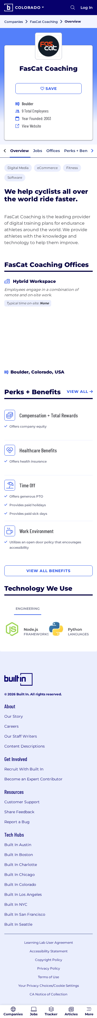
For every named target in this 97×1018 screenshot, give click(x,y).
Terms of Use (48, 977)
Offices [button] (53, 150)
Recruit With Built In (23, 769)
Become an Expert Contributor (33, 779)
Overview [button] (19, 150)
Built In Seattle (18, 924)
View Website (31, 125)
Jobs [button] (37, 150)
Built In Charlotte (20, 864)
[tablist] (48, 608)
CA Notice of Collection (48, 994)
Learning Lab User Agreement (48, 942)
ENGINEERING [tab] (28, 609)
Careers (11, 726)
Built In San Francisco (24, 914)
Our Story (13, 716)
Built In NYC (15, 904)
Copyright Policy (48, 960)
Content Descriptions (24, 746)
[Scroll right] (92, 151)
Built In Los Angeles (23, 894)
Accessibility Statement (49, 951)
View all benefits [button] (48, 570)
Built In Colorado (20, 884)
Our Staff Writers (20, 736)
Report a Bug (17, 821)
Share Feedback (19, 811)
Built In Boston (18, 854)
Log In (87, 7)
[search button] (72, 7)
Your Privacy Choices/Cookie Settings (48, 986)
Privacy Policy (48, 968)
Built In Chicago (19, 874)
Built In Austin (17, 844)
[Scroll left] (5, 151)
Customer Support (22, 801)
